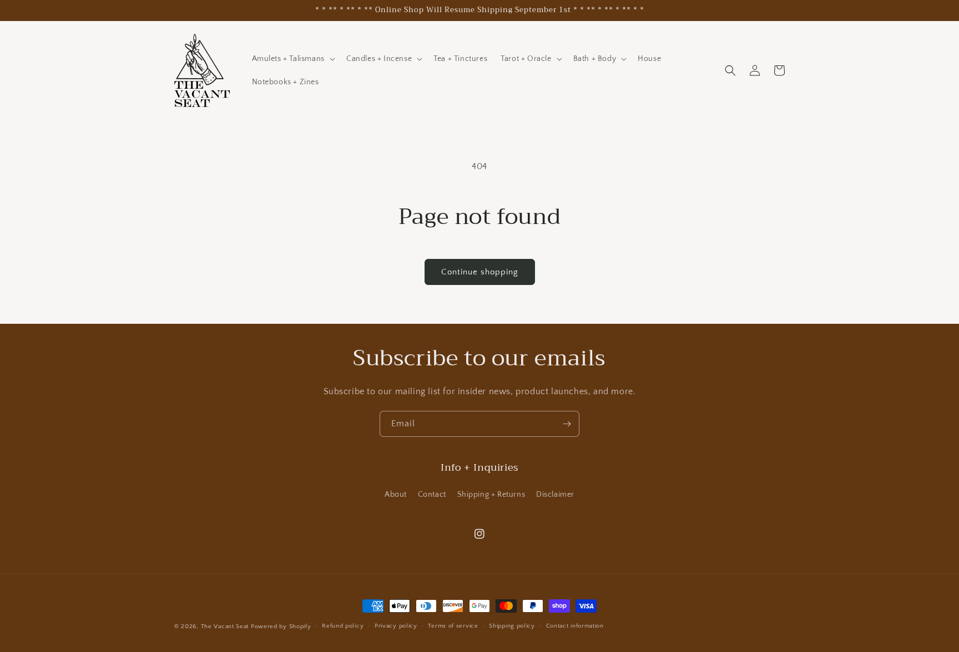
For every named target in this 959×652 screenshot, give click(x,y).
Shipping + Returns (491, 494)
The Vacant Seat (225, 626)
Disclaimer (555, 494)
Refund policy (343, 626)
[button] (292, 58)
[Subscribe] (566, 424)
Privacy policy (396, 626)
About (396, 494)
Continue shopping (479, 272)
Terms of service (453, 626)
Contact (432, 494)
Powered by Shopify (281, 626)
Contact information (575, 626)
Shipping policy (512, 626)
